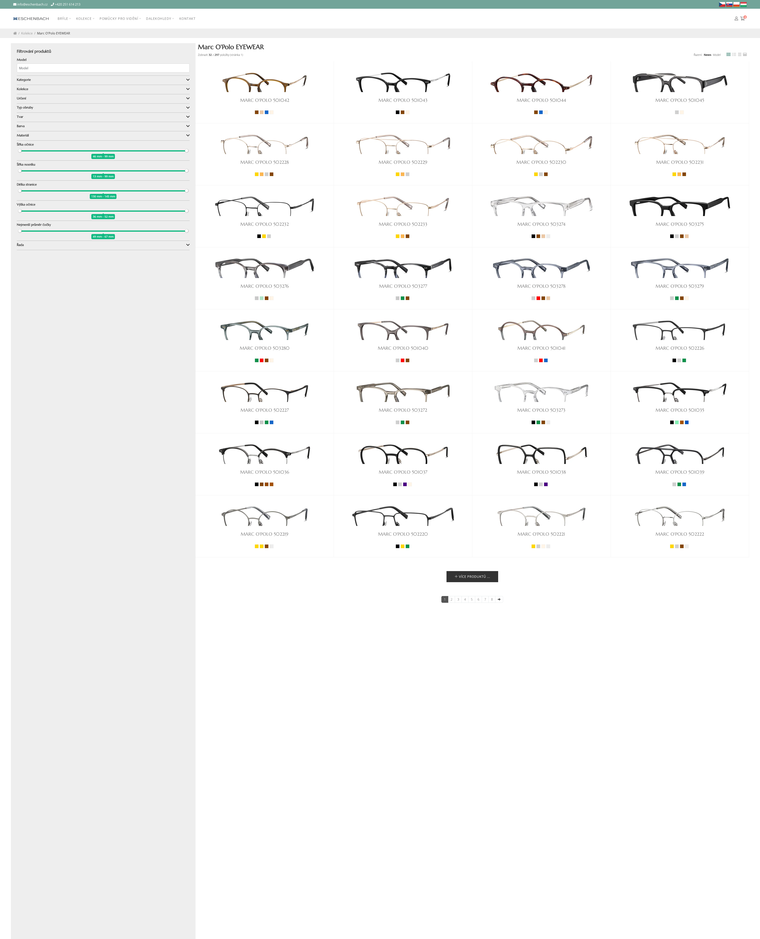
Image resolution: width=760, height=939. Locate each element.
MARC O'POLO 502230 (541, 162)
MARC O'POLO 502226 (680, 348)
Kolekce (27, 33)
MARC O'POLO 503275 (680, 224)
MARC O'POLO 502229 (403, 162)
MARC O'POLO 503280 (265, 348)
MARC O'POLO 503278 (541, 286)
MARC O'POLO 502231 (680, 162)
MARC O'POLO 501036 (264, 472)
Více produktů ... (474, 576)
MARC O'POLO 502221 (541, 534)
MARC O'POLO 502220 (403, 534)
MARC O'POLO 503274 (541, 224)
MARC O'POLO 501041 (541, 348)
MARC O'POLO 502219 (264, 534)
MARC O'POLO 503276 (264, 286)
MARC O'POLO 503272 (403, 410)
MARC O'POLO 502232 (264, 224)
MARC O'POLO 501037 (403, 472)
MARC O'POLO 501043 (403, 100)
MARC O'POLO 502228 (264, 162)
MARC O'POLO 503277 (403, 286)
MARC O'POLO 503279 (680, 286)
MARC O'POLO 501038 (541, 472)
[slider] (19, 150)
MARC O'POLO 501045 (679, 100)
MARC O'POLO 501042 (264, 100)
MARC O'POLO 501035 (680, 410)
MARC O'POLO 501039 (679, 472)
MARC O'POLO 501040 (403, 348)
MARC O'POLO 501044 (541, 100)
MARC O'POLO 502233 (403, 224)
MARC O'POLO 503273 (541, 410)
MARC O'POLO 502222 (680, 534)
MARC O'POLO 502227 (264, 410)
